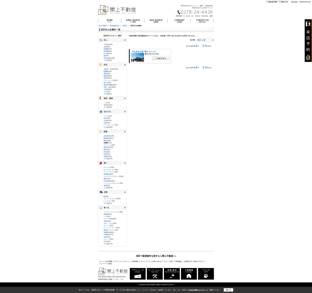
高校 (105, 47)
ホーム (101, 261)
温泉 (105, 118)
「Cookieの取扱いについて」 (196, 290)
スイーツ (107, 239)
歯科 (105, 140)
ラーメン (107, 225)
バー (105, 216)
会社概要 (109, 261)
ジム (105, 103)
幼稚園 (106, 49)
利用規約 (135, 261)
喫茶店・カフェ (109, 230)
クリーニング (108, 80)
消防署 (106, 78)
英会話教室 (108, 58)
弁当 (105, 241)
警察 (105, 73)
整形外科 (107, 147)
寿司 (105, 221)
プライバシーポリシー (122, 261)
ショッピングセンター (111, 183)
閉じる (228, 290)
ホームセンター (109, 170)
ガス (105, 92)
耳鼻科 (106, 156)
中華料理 (107, 234)
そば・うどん (108, 223)
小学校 (106, 44)
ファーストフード (110, 228)
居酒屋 (106, 214)
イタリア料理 (108, 219)
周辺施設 (178, 261)
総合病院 (107, 136)
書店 (105, 179)
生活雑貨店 (108, 181)
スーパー (107, 167)
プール (106, 116)
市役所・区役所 (109, 69)
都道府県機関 (108, 85)
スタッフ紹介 (168, 261)
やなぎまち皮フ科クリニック (144, 52)
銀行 (105, 83)
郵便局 (106, 76)
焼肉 (105, 237)
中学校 (106, 53)
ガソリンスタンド (110, 199)
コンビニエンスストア (111, 176)
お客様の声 (188, 261)
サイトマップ (145, 261)
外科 (105, 152)
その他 (106, 60)
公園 (105, 123)
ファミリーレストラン (111, 212)
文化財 (106, 120)
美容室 (106, 105)
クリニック (108, 145)
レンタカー (108, 201)
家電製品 (107, 174)
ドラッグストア (109, 172)
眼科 (105, 149)
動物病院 (107, 138)
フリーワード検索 (105, 264)
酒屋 (105, 185)
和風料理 (107, 232)
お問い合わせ (157, 261)
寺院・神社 (108, 87)
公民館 (106, 89)
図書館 (106, 71)
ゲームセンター (109, 125)
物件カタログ (198, 261)
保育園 (106, 51)
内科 (105, 154)
